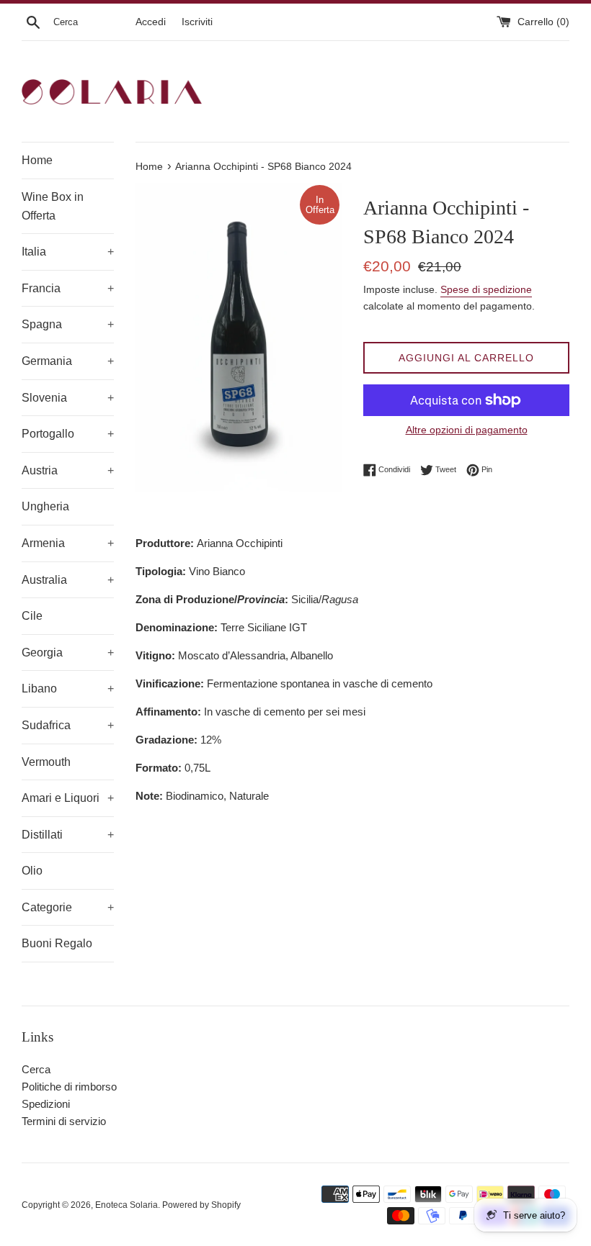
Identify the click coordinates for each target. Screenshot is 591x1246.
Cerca (36, 1069)
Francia (68, 288)
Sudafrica (68, 725)
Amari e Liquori (68, 798)
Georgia (68, 652)
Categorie (68, 907)
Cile (32, 616)
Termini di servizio (64, 1121)
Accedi (150, 22)
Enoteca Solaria (126, 1205)
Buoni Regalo (57, 943)
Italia (68, 251)
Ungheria (45, 506)
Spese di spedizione (486, 289)
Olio (32, 870)
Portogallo (68, 434)
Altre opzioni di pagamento (467, 429)
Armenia (68, 543)
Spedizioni (46, 1104)
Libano (68, 688)
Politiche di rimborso (69, 1086)
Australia (68, 580)
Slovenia (68, 398)
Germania (68, 361)
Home (37, 160)
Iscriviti (197, 22)
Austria (68, 470)
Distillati (68, 835)
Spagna (68, 324)
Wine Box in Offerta (53, 206)
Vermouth (46, 762)
